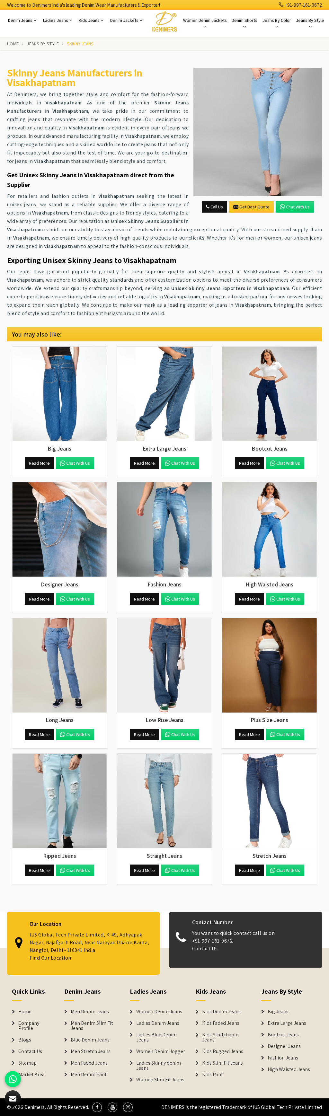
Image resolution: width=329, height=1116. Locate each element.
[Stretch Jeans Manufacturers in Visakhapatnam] (269, 801)
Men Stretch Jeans (91, 1051)
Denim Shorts (244, 20)
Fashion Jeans (283, 1057)
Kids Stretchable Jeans (220, 1037)
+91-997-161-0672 (303, 5)
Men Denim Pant (89, 1074)
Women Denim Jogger (160, 1051)
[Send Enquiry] (257, 132)
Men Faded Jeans (89, 1063)
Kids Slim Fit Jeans (222, 1063)
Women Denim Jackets (205, 20)
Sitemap (27, 1063)
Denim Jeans (20, 20)
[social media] (97, 1107)
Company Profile (28, 1026)
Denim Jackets (124, 20)
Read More (39, 463)
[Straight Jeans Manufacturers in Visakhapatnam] (164, 801)
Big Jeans (278, 1011)
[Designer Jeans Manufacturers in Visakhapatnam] (59, 529)
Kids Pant (212, 1074)
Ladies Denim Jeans (157, 1023)
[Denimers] (164, 21)
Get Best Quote (254, 207)
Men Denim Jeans (90, 1011)
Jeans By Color (276, 20)
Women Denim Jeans (159, 1011)
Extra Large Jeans (287, 1023)
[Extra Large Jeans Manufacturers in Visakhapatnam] (164, 394)
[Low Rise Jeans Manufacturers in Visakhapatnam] (164, 665)
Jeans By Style (310, 20)
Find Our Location (50, 957)
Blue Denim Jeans (90, 1039)
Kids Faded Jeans (220, 1023)
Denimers (34, 1107)
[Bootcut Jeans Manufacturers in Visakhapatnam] (269, 394)
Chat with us (298, 207)
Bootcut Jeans (283, 1034)
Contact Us (205, 948)
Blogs (24, 1039)
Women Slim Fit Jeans (160, 1079)
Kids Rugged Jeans (222, 1051)
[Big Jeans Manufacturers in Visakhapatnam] (59, 394)
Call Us (216, 207)
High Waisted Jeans (289, 1069)
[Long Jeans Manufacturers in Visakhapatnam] (59, 665)
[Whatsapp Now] (13, 1079)
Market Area (31, 1074)
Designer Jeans (284, 1046)
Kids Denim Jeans (221, 1011)
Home (13, 44)
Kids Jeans (90, 20)
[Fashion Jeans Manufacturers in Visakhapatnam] (164, 529)
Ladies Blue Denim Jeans (156, 1037)
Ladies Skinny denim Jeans (158, 1065)
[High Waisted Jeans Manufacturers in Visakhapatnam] (269, 529)
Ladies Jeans (56, 20)
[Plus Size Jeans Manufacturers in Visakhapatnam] (269, 665)
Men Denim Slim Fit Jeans (92, 1026)
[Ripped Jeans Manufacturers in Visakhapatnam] (59, 801)
